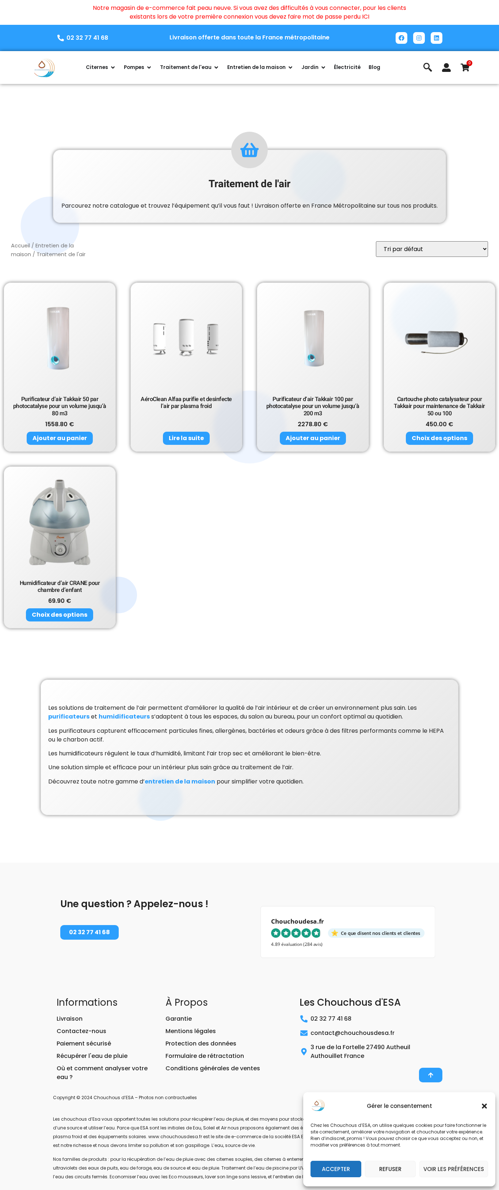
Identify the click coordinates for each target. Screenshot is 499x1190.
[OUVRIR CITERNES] (113, 67)
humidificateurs (124, 716)
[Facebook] (401, 38)
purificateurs (68, 716)
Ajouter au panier (60, 438)
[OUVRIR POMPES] (149, 67)
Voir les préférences (453, 1169)
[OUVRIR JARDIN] (323, 67)
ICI (365, 16)
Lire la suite (186, 438)
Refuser (390, 1169)
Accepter (336, 1169)
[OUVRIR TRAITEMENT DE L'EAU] (216, 67)
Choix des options (439, 438)
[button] (484, 1106)
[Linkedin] (436, 38)
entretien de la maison (180, 781)
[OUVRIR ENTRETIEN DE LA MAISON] (290, 67)
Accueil (20, 245)
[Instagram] (419, 38)
